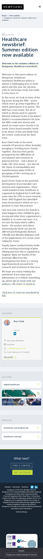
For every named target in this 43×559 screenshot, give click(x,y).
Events (8, 487)
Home (4, 16)
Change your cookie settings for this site (21, 555)
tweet (19, 284)
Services (16, 487)
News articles (14, 16)
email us (30, 284)
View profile (8, 357)
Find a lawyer (21, 465)
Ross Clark (19, 321)
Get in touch (22, 472)
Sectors (25, 487)
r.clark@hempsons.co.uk (16, 348)
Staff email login (21, 512)
